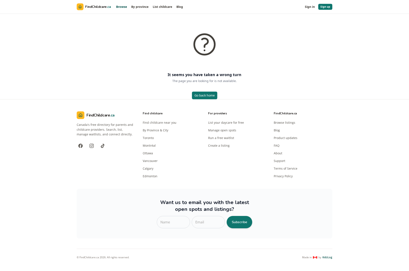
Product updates (285, 138)
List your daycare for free (226, 123)
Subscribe (239, 222)
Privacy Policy (283, 176)
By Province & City (155, 130)
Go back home (204, 95)
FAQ (276, 145)
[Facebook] (80, 146)
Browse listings (284, 123)
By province (139, 7)
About (278, 153)
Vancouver (150, 161)
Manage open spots (222, 130)
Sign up (325, 7)
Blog (179, 7)
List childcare (162, 7)
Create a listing (219, 145)
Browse (121, 7)
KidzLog (327, 257)
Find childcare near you (159, 123)
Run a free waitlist (221, 138)
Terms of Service (285, 168)
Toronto (148, 138)
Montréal (149, 145)
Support (279, 161)
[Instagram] (91, 146)
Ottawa (148, 153)
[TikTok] (103, 146)
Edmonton (150, 176)
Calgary (148, 168)
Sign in (310, 7)
